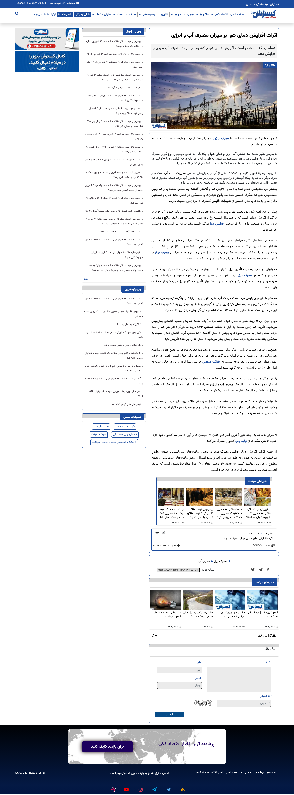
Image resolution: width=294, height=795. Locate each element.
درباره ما (37, 14)
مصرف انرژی (221, 138)
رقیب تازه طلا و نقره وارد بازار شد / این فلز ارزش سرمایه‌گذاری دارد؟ (117, 255)
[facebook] (269, 570)
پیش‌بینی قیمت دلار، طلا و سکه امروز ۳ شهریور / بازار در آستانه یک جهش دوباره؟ (258, 513)
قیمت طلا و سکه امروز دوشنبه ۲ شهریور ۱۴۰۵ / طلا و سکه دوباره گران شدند (171, 513)
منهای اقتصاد (103, 14)
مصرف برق (161, 252)
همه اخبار (231, 772)
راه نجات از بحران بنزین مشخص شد (122, 345)
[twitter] (254, 570)
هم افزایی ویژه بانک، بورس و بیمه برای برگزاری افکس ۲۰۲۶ (115, 394)
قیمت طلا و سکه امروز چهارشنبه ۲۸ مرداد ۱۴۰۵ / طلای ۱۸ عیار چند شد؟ (114, 242)
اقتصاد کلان (221, 14)
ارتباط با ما (50, 14)
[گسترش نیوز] (264, 14)
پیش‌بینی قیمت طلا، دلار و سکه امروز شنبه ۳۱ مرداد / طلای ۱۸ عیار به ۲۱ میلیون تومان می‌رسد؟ (114, 221)
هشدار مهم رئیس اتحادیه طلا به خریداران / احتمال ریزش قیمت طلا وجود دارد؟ (116, 111)
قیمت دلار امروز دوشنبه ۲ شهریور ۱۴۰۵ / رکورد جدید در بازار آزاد (113, 136)
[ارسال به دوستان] (163, 532)
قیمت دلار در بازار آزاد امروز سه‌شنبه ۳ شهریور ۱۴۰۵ (114, 54)
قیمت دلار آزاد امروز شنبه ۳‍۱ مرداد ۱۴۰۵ (120, 232)
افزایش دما (216, 223)
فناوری (164, 14)
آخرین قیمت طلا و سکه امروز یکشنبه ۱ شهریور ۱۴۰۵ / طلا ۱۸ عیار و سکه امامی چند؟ (114, 175)
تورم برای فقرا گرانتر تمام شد (126, 404)
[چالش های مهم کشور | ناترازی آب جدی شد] (230, 599)
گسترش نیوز (123, 773)
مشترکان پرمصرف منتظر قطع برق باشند (167, 615)
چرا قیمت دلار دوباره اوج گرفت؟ (124, 88)
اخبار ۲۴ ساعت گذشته (209, 772)
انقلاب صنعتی (211, 361)
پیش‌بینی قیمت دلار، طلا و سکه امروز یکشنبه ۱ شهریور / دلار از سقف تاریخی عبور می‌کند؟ (114, 187)
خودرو (178, 14)
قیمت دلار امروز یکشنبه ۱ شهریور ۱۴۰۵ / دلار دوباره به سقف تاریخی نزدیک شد (114, 149)
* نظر (267, 662)
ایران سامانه (21, 773)
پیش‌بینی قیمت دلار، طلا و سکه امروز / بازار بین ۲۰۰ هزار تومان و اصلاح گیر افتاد (115, 123)
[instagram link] (140, 787)
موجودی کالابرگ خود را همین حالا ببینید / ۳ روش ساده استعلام (113, 314)
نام (199, 662)
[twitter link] (168, 787)
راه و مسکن (149, 14)
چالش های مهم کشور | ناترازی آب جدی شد (232, 615)
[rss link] (182, 787)
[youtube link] (126, 787)
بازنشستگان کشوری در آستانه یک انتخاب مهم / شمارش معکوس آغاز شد (114, 355)
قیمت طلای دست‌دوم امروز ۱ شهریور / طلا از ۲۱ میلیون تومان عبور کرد (114, 162)
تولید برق (241, 441)
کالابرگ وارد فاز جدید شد (128, 324)
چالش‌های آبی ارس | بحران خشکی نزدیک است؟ (198, 615)
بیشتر (86, 279)
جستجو (271, 772)
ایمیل (198, 678)
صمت (120, 14)
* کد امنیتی (266, 696)
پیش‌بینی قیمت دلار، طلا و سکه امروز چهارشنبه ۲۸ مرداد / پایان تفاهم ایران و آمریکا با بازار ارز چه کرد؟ (116, 267)
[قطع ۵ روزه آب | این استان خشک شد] (262, 599)
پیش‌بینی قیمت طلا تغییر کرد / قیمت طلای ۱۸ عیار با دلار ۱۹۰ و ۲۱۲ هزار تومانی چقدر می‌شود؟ (200, 513)
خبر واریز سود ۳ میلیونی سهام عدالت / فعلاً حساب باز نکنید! (114, 334)
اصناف (132, 14)
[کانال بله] (47, 61)
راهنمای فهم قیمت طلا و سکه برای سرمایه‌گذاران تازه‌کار (112, 211)
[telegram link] (154, 787)
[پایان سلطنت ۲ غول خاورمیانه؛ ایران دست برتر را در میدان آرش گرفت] (262, 570)
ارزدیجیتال (81, 14)
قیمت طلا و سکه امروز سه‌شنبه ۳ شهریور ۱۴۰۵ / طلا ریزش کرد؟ (229, 513)
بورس (190, 14)
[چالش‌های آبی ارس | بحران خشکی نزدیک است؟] (198, 599)
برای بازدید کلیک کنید (107, 746)
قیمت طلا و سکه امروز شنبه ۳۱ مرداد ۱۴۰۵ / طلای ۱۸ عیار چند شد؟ (114, 200)
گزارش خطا (265, 636)
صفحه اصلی (237, 14)
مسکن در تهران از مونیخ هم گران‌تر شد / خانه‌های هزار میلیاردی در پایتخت (114, 368)
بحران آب (204, 561)
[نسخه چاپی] (157, 532)
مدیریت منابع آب (175, 173)
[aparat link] (113, 788)
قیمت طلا (63, 14)
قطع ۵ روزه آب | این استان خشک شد (263, 615)
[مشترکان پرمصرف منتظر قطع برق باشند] (165, 599)
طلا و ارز (204, 14)
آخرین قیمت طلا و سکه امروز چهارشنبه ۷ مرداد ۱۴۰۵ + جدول (114, 381)
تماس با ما (246, 772)
